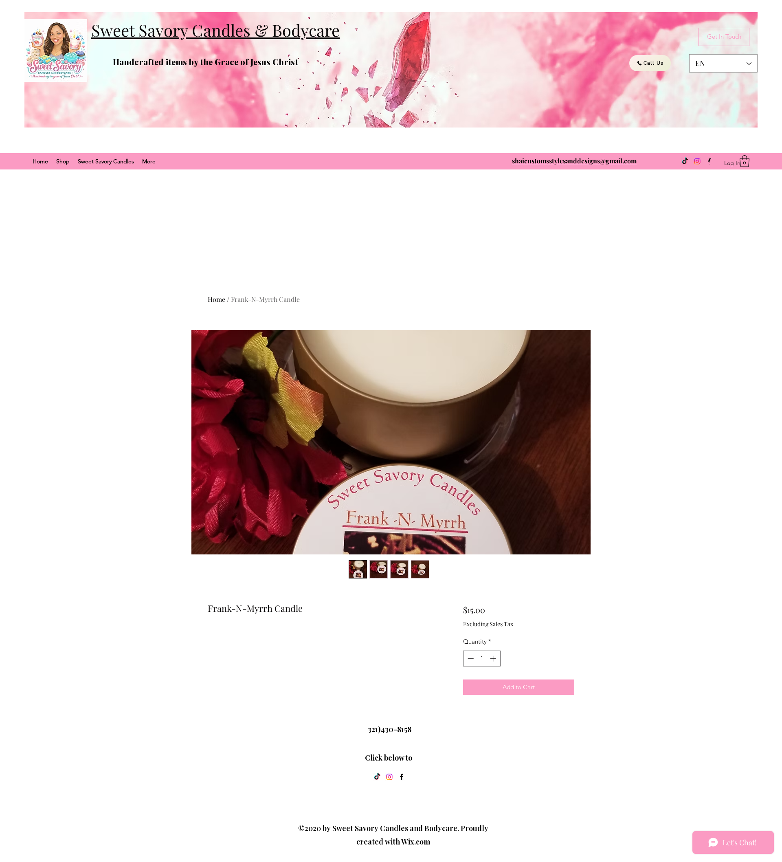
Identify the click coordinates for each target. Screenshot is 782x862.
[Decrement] (469, 658)
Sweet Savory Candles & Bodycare (215, 30)
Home (216, 299)
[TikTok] (685, 161)
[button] (744, 161)
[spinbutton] (481, 658)
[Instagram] (697, 161)
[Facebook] (402, 777)
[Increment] (493, 658)
